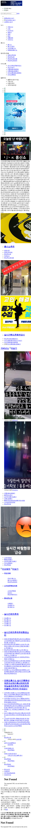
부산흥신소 (11, 607)
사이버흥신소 (12, 48)
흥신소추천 (11, 46)
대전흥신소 (7, 621)
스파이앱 (18, 739)
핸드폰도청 (11, 57)
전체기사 (10, 27)
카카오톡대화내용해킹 (14, 73)
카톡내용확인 (8, 498)
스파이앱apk (8, 557)
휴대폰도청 (8, 598)
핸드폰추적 (7, 504)
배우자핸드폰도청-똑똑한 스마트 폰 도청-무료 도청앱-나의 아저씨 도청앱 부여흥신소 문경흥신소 (16, 646)
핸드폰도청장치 (12, 60)
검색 (18, 13)
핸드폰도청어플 (12, 58)
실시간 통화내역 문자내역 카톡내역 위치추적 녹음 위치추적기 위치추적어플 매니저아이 (17, 714)
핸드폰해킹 (7, 565)
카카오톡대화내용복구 (14, 344)
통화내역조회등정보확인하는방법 (14, 500)
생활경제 (10, 38)
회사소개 (7, 769)
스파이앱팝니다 (9, 748)
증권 (9, 36)
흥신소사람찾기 (12, 580)
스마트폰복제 (12, 591)
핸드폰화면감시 (12, 594)
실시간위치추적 (11, 614)
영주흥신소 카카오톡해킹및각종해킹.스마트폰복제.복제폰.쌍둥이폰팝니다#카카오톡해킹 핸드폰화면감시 (17, 671)
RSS (7, 809)
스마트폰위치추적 (9, 502)
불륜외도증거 (8, 495)
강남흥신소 (11, 605)
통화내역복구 (8, 559)
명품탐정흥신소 (12, 50)
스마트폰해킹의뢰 (10, 586)
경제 (9, 34)
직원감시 (7, 256)
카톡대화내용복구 (13, 71)
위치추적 (10, 744)
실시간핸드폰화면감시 (14, 65)
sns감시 (10, 592)
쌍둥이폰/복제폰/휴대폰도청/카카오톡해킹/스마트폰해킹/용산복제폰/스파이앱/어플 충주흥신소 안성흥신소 (17, 653)
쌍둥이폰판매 (12, 55)
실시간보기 (11, 67)
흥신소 (10, 44)
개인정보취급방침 (9, 773)
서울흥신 (10, 603)
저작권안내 (7, 775)
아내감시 (15, 490)
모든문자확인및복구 (10, 497)
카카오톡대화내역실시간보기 (13, 340)
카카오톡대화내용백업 (11, 342)
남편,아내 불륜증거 (10, 743)
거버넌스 (10, 39)
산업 (9, 28)
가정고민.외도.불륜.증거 (15, 755)
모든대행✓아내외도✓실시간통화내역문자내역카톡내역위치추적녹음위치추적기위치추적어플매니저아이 (17, 700)
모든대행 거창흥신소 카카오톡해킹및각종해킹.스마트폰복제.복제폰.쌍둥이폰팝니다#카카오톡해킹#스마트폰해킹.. (17, 694)
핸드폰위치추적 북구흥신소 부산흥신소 (16, 650)
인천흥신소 (7, 623)
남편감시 (15, 420)
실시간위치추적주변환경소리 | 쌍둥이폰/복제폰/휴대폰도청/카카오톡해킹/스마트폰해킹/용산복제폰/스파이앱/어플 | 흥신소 (17, 705)
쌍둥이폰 (7, 250)
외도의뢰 (7, 573)
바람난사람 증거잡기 (10, 753)
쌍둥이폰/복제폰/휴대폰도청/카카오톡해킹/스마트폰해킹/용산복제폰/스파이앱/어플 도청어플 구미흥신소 (17, 640)
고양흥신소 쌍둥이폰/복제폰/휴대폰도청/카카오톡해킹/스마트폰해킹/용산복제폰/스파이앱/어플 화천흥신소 (17, 666)
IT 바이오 (10, 30)
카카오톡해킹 (12, 74)
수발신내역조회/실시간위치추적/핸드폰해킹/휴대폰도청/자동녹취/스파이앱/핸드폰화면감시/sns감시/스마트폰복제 (17, 724)
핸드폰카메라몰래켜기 (11, 338)
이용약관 (7, 771)
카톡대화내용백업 (13, 69)
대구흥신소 (7, 625)
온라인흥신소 (12, 578)
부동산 (10, 32)
